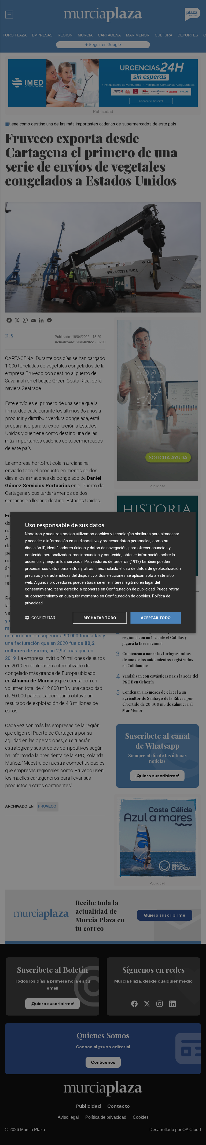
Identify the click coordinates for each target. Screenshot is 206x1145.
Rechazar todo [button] (99, 617)
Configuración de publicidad (130, 589)
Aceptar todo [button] (156, 617)
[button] (40, 618)
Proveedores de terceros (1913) (112, 561)
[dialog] (103, 572)
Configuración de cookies (127, 596)
